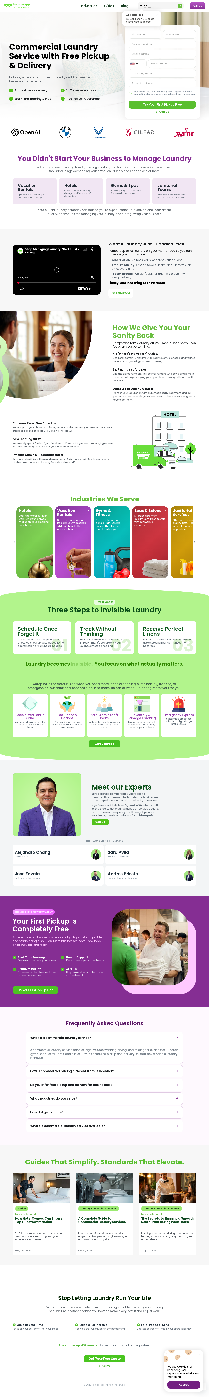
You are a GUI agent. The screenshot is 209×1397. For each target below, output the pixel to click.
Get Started (120, 293)
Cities (109, 6)
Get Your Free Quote (104, 1358)
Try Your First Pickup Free (162, 104)
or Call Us (162, 112)
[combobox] (137, 64)
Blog (125, 6)
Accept (184, 1385)
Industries (88, 6)
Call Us (197, 5)
